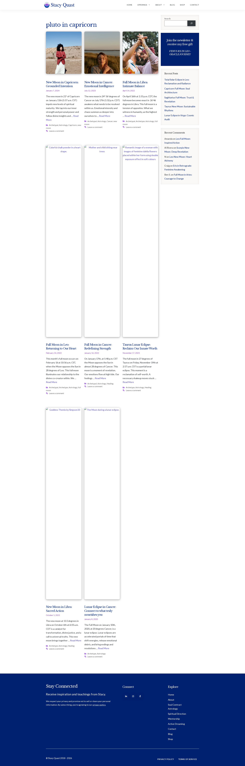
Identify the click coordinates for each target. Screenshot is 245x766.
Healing (110, 383)
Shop (182, 5)
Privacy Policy (165, 759)
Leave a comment (56, 131)
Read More (104, 115)
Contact (194, 5)
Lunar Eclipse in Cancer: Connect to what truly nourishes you (100, 610)
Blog (172, 5)
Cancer (110, 121)
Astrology (63, 125)
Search (167, 19)
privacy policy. (99, 705)
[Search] (191, 23)
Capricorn (72, 125)
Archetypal (53, 125)
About (158, 5)
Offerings (142, 5)
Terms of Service (187, 759)
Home (129, 5)
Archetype (140, 121)
